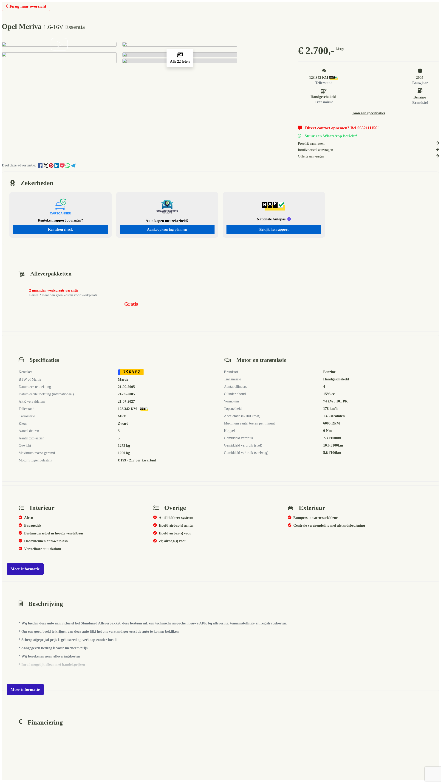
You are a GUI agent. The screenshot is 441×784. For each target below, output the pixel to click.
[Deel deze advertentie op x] (45, 165)
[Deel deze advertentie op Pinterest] (51, 165)
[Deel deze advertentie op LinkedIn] (57, 165)
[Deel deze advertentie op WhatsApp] (68, 165)
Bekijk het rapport (273, 229)
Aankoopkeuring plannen (167, 229)
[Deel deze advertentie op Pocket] (62, 165)
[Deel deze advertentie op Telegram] (73, 165)
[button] (368, 113)
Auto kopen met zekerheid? (167, 221)
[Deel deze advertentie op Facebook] (40, 165)
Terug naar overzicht (27, 6)
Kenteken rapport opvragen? (60, 220)
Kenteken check (60, 229)
